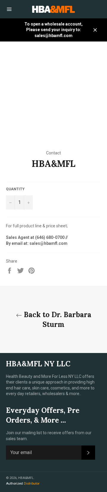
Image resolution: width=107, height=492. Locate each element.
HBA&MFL (26, 478)
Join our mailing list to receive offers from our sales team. (49, 435)
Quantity (15, 189)
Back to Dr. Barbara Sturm (56, 319)
